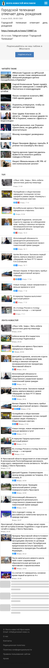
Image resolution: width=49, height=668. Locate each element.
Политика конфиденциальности (17, 649)
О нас (5, 636)
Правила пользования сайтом (16, 654)
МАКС (5, 466)
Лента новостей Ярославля (15, 663)
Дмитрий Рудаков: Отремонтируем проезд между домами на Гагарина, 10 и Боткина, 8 (30, 475)
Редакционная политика (14, 645)
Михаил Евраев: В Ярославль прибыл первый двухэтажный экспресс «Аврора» (30, 273)
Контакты (7, 641)
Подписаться (24, 54)
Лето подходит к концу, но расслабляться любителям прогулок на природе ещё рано (29, 514)
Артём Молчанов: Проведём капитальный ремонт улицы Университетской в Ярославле (25, 487)
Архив (6, 658)
